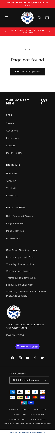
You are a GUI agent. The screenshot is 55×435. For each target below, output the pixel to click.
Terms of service (37, 414)
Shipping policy (18, 419)
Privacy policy (20, 414)
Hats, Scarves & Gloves (19, 216)
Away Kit (11, 180)
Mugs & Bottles (15, 230)
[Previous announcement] (6, 31)
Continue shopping (27, 71)
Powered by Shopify (42, 423)
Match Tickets (14, 152)
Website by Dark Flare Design (17, 423)
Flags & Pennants (16, 223)
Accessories (13, 238)
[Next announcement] (49, 31)
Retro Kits (12, 195)
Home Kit (11, 173)
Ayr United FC (23, 409)
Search (10, 123)
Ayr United (12, 130)
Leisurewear (13, 138)
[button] (6, 17)
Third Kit (11, 188)
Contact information (38, 419)
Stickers (10, 145)
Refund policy (40, 409)
